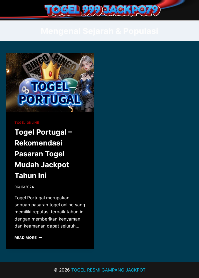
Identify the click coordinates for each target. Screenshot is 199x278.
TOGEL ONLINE (27, 123)
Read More (28, 238)
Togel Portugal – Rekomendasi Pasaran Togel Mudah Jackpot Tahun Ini (43, 154)
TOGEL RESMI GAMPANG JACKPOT (108, 270)
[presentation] (50, 82)
